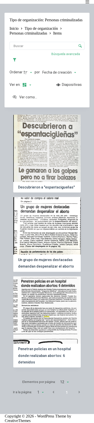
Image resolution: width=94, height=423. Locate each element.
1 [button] (67, 392)
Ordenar (16, 72)
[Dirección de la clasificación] (28, 72)
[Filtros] (16, 60)
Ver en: (15, 85)
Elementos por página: (39, 382)
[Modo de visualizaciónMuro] (26, 85)
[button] (53, 392)
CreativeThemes (18, 420)
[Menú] (87, 2)
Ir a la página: (22, 392)
